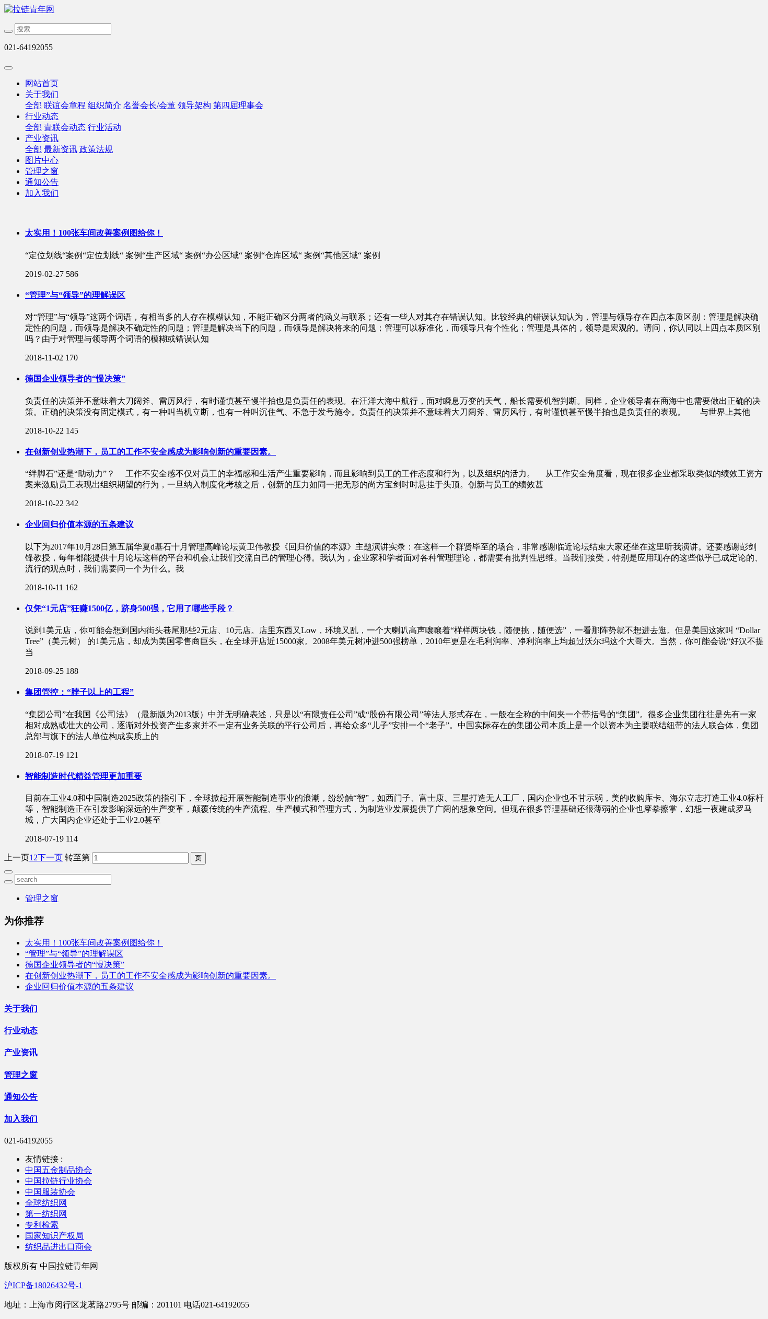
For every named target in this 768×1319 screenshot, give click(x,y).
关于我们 (42, 94)
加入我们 (42, 193)
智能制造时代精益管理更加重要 (83, 776)
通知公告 (42, 182)
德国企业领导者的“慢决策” (75, 378)
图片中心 (42, 160)
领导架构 (194, 105)
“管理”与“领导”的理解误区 (75, 294)
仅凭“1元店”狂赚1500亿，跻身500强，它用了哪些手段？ (129, 608)
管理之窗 (42, 171)
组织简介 (104, 105)
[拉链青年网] (384, 9)
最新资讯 (60, 149)
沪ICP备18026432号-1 (43, 1285)
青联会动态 (65, 127)
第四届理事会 (238, 105)
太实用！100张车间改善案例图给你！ (94, 232)
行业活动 (104, 127)
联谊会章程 (65, 105)
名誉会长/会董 (149, 105)
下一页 (50, 857)
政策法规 (96, 149)
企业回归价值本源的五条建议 (79, 524)
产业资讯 (42, 138)
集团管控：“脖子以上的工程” (79, 691)
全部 (33, 105)
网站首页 (42, 83)
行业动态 (42, 116)
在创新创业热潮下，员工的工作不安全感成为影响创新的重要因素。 (150, 451)
